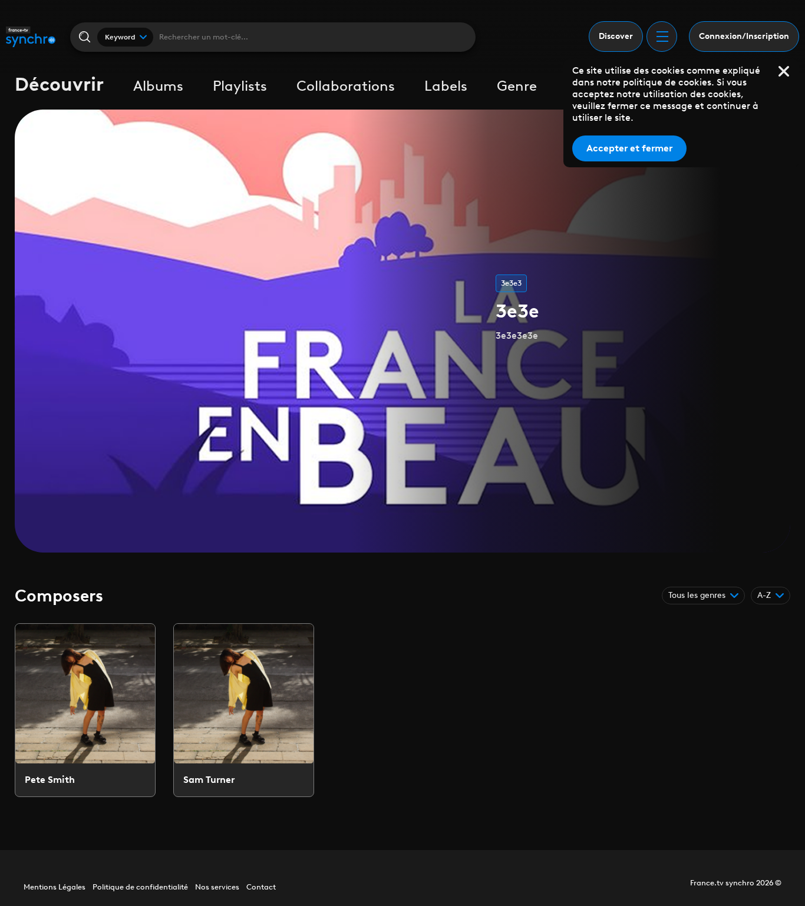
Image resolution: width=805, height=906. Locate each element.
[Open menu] (661, 36)
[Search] (84, 36)
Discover (616, 36)
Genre (517, 86)
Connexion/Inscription (744, 36)
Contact (261, 886)
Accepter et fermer (629, 148)
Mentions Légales (54, 886)
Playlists (240, 86)
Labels (445, 86)
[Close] (783, 71)
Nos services (217, 886)
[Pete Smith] (85, 710)
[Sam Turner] (244, 710)
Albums (158, 86)
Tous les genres (696, 595)
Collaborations (345, 86)
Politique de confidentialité (140, 886)
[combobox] (125, 37)
